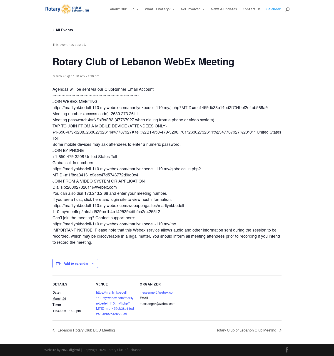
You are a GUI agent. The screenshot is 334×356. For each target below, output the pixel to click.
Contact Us (251, 9)
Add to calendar (76, 263)
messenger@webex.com (157, 292)
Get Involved (190, 9)
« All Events (62, 29)
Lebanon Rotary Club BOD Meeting (86, 330)
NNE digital (70, 350)
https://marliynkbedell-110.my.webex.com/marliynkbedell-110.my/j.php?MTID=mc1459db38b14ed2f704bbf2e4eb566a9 (115, 303)
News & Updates (224, 9)
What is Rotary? (157, 9)
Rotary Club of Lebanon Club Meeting (246, 330)
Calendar (273, 9)
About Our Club (122, 9)
